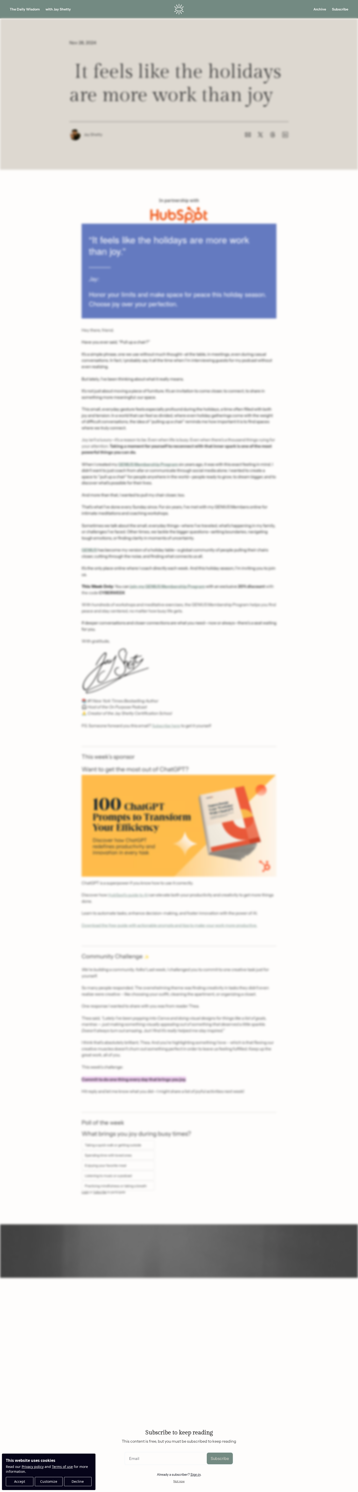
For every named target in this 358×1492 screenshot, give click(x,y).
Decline (78, 1481)
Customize (48, 1481)
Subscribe (220, 1458)
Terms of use (62, 1466)
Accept (19, 1481)
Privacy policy (33, 1466)
